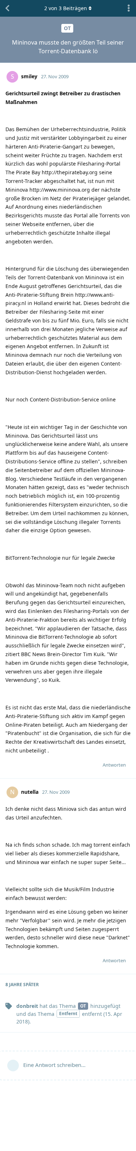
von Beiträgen (65, 8)
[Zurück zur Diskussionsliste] (7, 8)
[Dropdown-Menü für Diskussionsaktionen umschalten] (128, 8)
